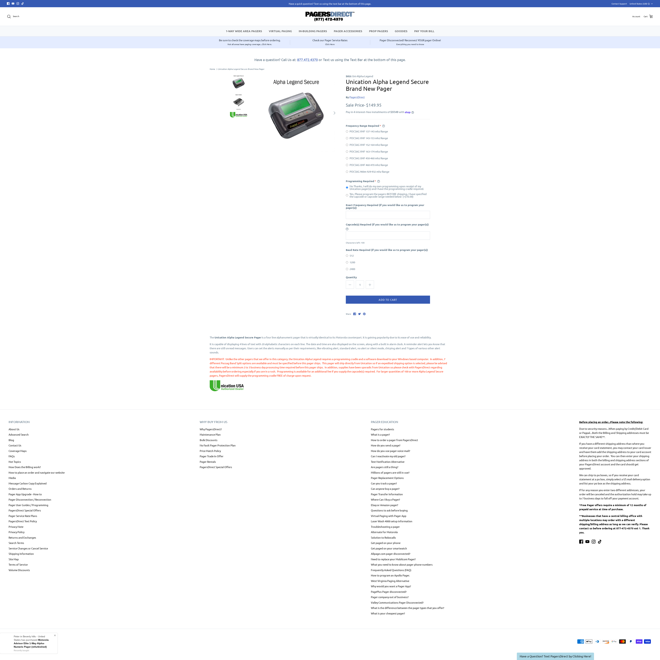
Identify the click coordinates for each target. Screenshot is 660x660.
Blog (11, 440)
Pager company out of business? (390, 597)
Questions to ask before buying (389, 510)
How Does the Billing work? (25, 467)
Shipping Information (21, 553)
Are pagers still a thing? (384, 467)
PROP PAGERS (378, 31)
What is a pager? (380, 434)
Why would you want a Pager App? (391, 586)
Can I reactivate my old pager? (388, 456)
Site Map (14, 559)
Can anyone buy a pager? (385, 488)
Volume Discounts (19, 570)
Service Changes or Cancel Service (28, 548)
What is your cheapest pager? (388, 613)
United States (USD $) (640, 3)
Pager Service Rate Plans (23, 515)
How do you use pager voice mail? (390, 450)
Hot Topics (15, 461)
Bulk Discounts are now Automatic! (330, 3)
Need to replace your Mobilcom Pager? (393, 559)
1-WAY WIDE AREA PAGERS (244, 31)
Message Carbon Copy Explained (28, 483)
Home (212, 69)
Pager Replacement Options (387, 477)
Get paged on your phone (385, 542)
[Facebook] (8, 3)
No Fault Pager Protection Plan (218, 445)
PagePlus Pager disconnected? (388, 591)
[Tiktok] (22, 3)
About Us (14, 429)
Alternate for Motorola (384, 532)
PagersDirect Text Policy (23, 521)
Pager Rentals (208, 461)
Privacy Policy (16, 532)
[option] (296, 113)
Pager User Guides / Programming (28, 505)
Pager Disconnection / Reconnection (30, 499)
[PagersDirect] (330, 16)
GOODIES (401, 31)
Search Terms (16, 542)
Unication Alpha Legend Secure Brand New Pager (241, 69)
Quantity (351, 277)
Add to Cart (388, 299)
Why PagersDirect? (211, 429)
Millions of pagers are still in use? (390, 472)
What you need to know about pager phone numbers (402, 564)
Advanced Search (19, 434)
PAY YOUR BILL (424, 31)
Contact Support (619, 3)
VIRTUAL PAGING (280, 31)
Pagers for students (382, 429)
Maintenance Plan (210, 434)
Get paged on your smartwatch (389, 548)
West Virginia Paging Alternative (390, 580)
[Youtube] (13, 3)
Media (12, 477)
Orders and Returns (20, 488)
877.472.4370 (307, 59)
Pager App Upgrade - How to (25, 494)
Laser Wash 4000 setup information (391, 521)
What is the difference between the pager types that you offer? (407, 607)
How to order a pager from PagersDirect (394, 440)
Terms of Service (18, 564)
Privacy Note (16, 526)
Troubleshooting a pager (385, 526)
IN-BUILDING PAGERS (313, 31)
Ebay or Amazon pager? (384, 505)
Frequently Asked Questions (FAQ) (391, 570)
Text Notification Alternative (387, 461)
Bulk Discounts (208, 440)
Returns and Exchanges (22, 537)
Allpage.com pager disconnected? (390, 553)
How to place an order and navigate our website (37, 472)
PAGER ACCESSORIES (348, 31)
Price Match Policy (210, 450)
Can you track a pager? (384, 483)
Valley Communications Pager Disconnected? (397, 602)
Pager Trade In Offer (211, 456)
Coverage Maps (18, 450)
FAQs (12, 456)
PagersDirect (357, 97)
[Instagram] (17, 3)
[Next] (334, 113)
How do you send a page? (385, 445)
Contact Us (15, 445)
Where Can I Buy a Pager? (385, 499)
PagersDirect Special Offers (25, 510)
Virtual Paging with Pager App (388, 515)
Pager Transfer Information (387, 494)
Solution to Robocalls (383, 537)
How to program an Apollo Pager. (390, 575)
